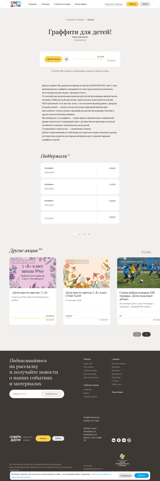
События (87, 389)
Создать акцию (90, 370)
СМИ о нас (116, 384)
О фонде (45, 4)
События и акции (62, 4)
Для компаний (90, 374)
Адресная (88, 363)
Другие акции (53, 59)
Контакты (116, 370)
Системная (89, 367)
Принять (141, 475)
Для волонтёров (91, 377)
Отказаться (125, 475)
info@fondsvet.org (91, 417)
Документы (117, 374)
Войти (145, 4)
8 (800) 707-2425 (91, 421)
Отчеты (115, 381)
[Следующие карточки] (146, 334)
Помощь (33, 4)
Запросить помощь (27, 438)
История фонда (119, 363)
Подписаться (51, 394)
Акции (86, 393)
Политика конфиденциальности (93, 467)
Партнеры (116, 377)
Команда (116, 367)
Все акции (146, 252)
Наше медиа (80, 4)
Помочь (132, 4)
